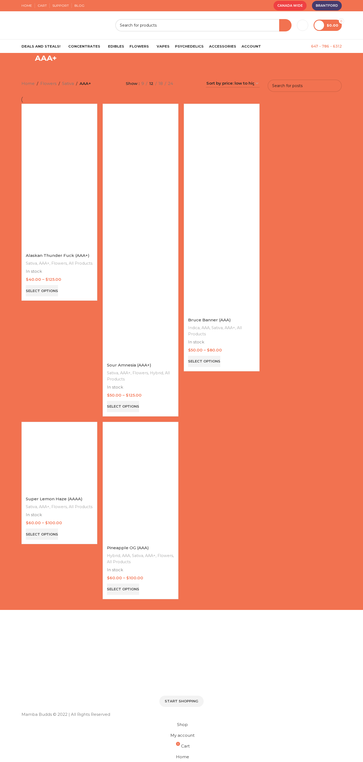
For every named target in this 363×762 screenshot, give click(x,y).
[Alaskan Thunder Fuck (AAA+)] (59, 178)
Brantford (327, 5)
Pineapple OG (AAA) (128, 547)
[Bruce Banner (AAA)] (221, 210)
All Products (80, 263)
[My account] (302, 25)
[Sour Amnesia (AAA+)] (140, 233)
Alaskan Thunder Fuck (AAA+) (57, 255)
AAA (206, 327)
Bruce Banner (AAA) (209, 319)
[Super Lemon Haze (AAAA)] (59, 459)
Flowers (59, 263)
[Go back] (28, 61)
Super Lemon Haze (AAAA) (54, 498)
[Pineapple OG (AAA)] (140, 483)
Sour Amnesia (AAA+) (129, 365)
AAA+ (44, 263)
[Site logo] (65, 24)
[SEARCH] (285, 25)
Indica (194, 327)
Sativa (31, 263)
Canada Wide (290, 5)
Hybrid (156, 373)
